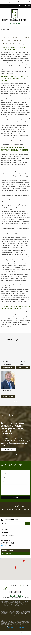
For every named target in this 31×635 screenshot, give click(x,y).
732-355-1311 (15, 23)
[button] (15, 567)
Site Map (26, 612)
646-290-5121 (4, 544)
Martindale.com (17, 615)
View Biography (8, 367)
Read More (8, 449)
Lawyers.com (10, 615)
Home (2, 28)
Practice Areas (8, 28)
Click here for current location (11, 519)
